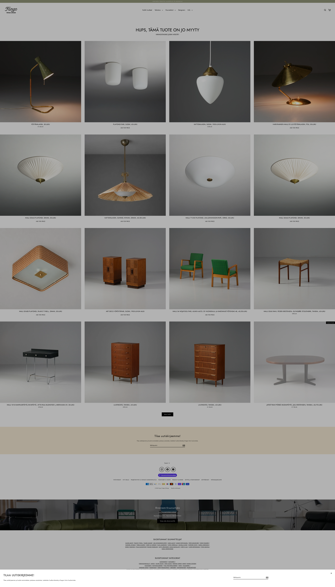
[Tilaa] (266, 577)
